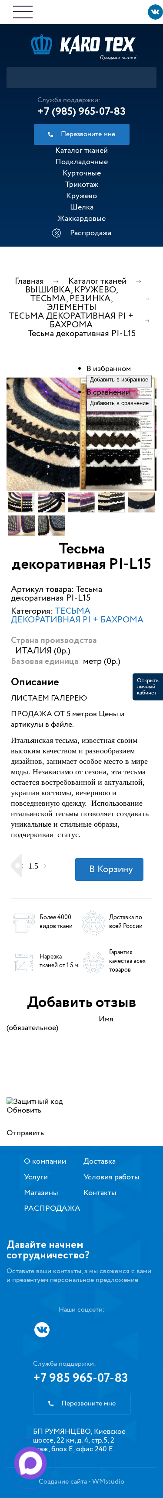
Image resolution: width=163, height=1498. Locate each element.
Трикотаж (81, 184)
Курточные (82, 173)
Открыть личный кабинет (148, 687)
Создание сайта (63, 1482)
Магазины (41, 1193)
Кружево (81, 196)
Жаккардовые (81, 218)
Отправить (25, 1133)
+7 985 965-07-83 (80, 1378)
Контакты (99, 1193)
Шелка (81, 207)
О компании (45, 1161)
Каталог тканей (81, 150)
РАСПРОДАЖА (52, 1208)
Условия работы (111, 1177)
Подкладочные (81, 162)
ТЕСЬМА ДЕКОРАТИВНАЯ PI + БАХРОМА (77, 615)
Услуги (36, 1177)
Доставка (99, 1161)
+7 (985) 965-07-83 (81, 112)
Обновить (24, 1110)
